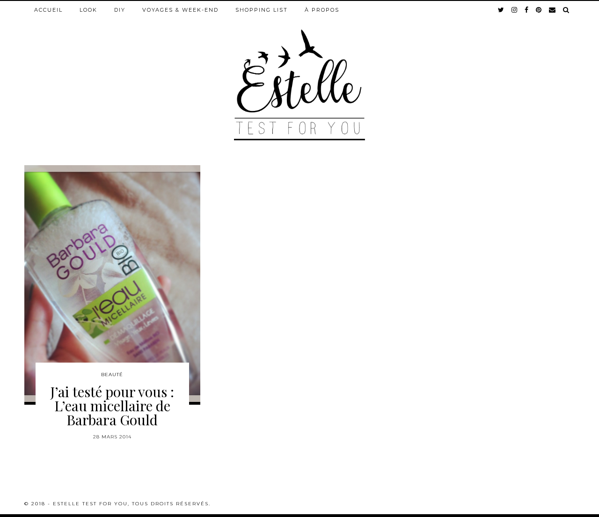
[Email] (552, 10)
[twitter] (501, 10)
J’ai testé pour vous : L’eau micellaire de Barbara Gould (112, 405)
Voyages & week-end (180, 10)
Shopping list (261, 10)
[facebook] (527, 10)
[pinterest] (539, 10)
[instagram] (514, 10)
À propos (322, 10)
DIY (119, 10)
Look (88, 10)
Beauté (112, 374)
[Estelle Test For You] (299, 70)
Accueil (48, 10)
